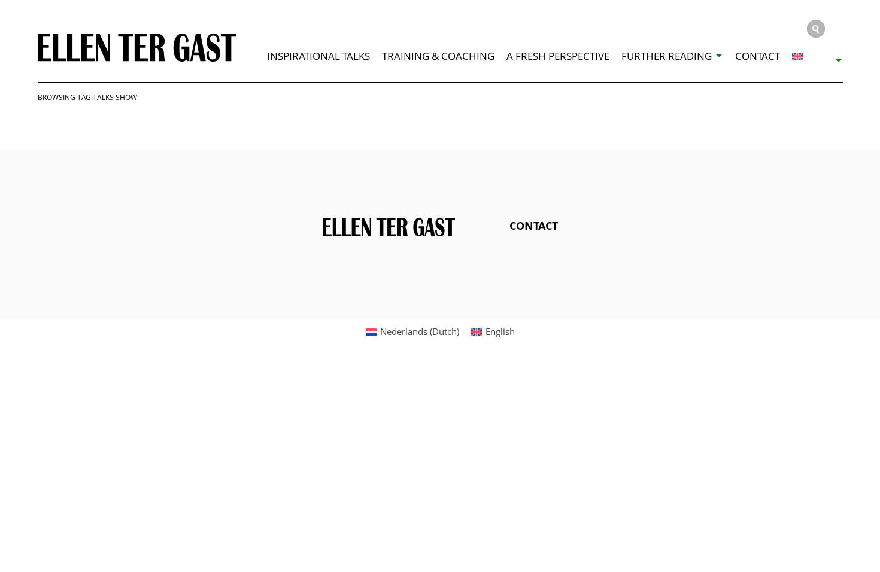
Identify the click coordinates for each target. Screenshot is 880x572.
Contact (757, 56)
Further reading (666, 56)
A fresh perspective (557, 56)
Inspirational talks (318, 56)
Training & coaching (438, 56)
